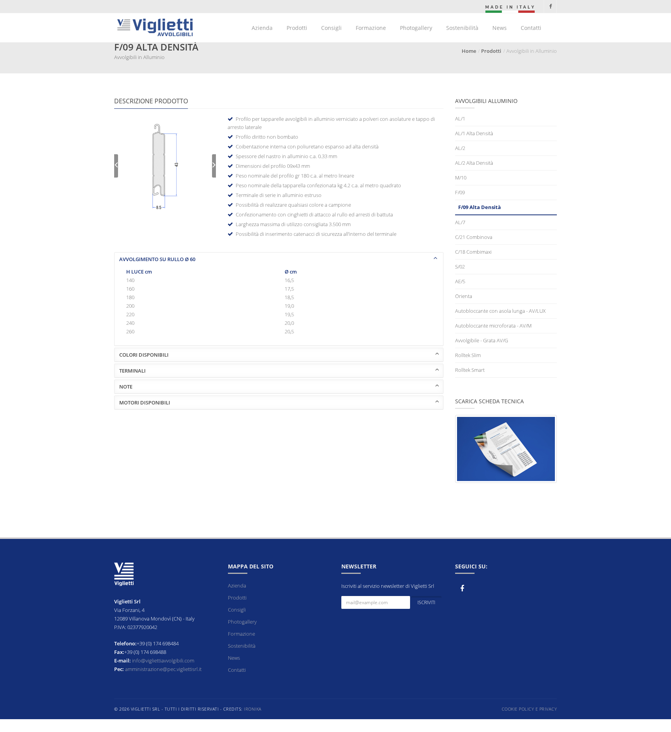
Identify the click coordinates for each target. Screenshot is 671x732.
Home (469, 50)
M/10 (460, 177)
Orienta (463, 296)
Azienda (262, 27)
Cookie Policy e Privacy (529, 709)
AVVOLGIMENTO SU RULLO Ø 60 (157, 259)
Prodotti (297, 27)
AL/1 (460, 118)
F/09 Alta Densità (479, 207)
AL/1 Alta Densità (474, 133)
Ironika (253, 709)
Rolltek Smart (470, 369)
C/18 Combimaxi (473, 251)
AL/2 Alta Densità (474, 162)
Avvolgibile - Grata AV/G (481, 340)
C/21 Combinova (473, 237)
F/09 (460, 192)
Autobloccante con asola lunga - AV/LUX (500, 310)
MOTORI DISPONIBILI (144, 402)
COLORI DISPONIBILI (144, 354)
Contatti (531, 27)
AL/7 (460, 222)
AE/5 (460, 281)
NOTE (125, 386)
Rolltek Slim (468, 355)
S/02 (460, 266)
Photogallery (416, 27)
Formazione (371, 27)
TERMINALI (132, 370)
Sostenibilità (462, 27)
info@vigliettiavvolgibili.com (163, 660)
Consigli (331, 27)
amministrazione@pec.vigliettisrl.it (163, 669)
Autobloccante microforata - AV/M (493, 325)
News (499, 27)
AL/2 (460, 148)
